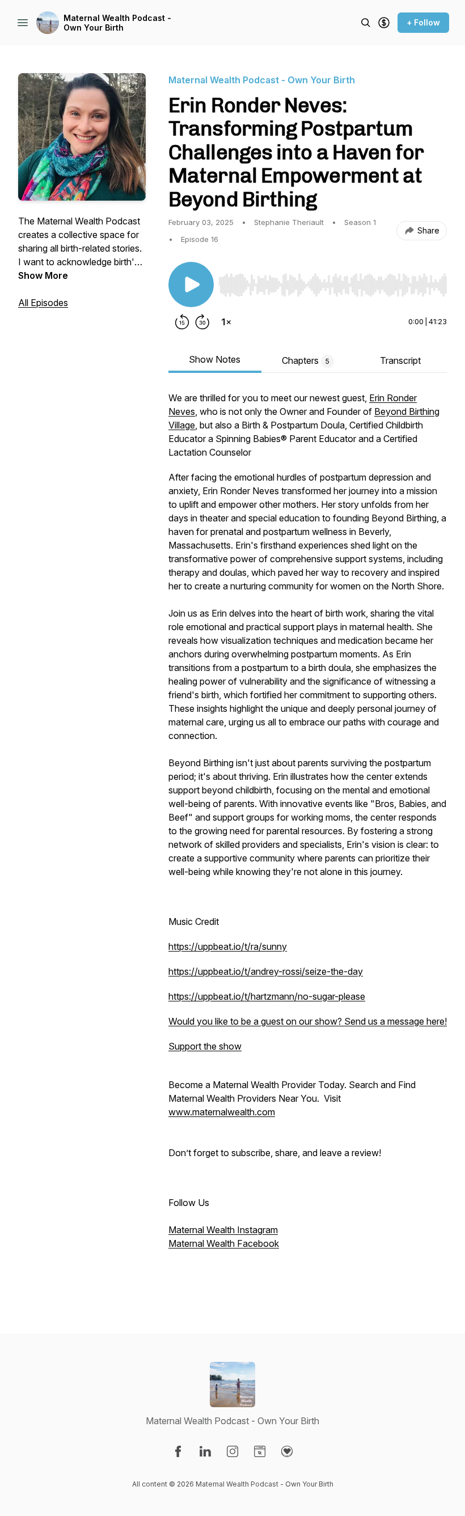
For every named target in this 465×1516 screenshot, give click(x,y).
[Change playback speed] (226, 322)
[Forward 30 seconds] (202, 322)
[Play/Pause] (191, 284)
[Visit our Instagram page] (232, 1451)
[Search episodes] (365, 22)
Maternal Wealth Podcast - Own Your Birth (117, 23)
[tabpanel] (307, 840)
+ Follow (423, 22)
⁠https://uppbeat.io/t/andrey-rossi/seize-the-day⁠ (265, 971)
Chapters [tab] (305, 360)
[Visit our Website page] (259, 1451)
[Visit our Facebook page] (178, 1451)
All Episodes (43, 302)
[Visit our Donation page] (287, 1451)
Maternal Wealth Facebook (223, 1243)
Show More (43, 275)
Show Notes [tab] (214, 359)
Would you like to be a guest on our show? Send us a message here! (307, 1021)
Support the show (205, 1046)
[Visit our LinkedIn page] (205, 1451)
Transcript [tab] (400, 360)
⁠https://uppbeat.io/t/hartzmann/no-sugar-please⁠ (266, 996)
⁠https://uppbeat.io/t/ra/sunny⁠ (227, 946)
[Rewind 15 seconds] (182, 322)
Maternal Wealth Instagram (223, 1229)
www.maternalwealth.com (221, 1112)
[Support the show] (384, 22)
